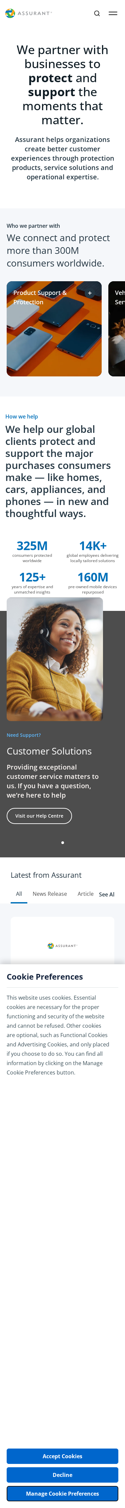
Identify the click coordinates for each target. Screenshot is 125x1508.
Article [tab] (86, 893)
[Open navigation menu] (113, 13)
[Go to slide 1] (62, 842)
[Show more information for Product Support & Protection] (90, 293)
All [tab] (19, 893)
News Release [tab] (50, 893)
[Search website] (97, 13)
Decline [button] (62, 1475)
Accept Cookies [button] (62, 1456)
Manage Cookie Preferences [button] (62, 1493)
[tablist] (62, 880)
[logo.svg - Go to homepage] (28, 13)
